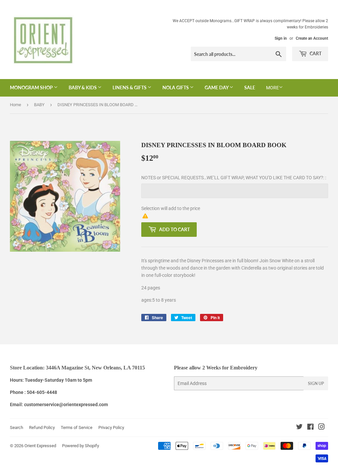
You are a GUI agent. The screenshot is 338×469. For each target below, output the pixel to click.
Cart (315, 53)
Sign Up (316, 383)
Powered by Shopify (80, 445)
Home (15, 104)
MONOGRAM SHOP (32, 87)
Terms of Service (76, 427)
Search (16, 427)
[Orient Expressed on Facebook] (310, 427)
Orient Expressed (40, 445)
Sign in (281, 38)
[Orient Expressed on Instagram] (321, 427)
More (272, 87)
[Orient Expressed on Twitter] (299, 427)
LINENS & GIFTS (130, 87)
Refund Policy (42, 427)
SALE (249, 87)
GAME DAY (217, 87)
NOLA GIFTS (176, 87)
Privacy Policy (111, 427)
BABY (39, 104)
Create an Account (312, 38)
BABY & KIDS (83, 87)
